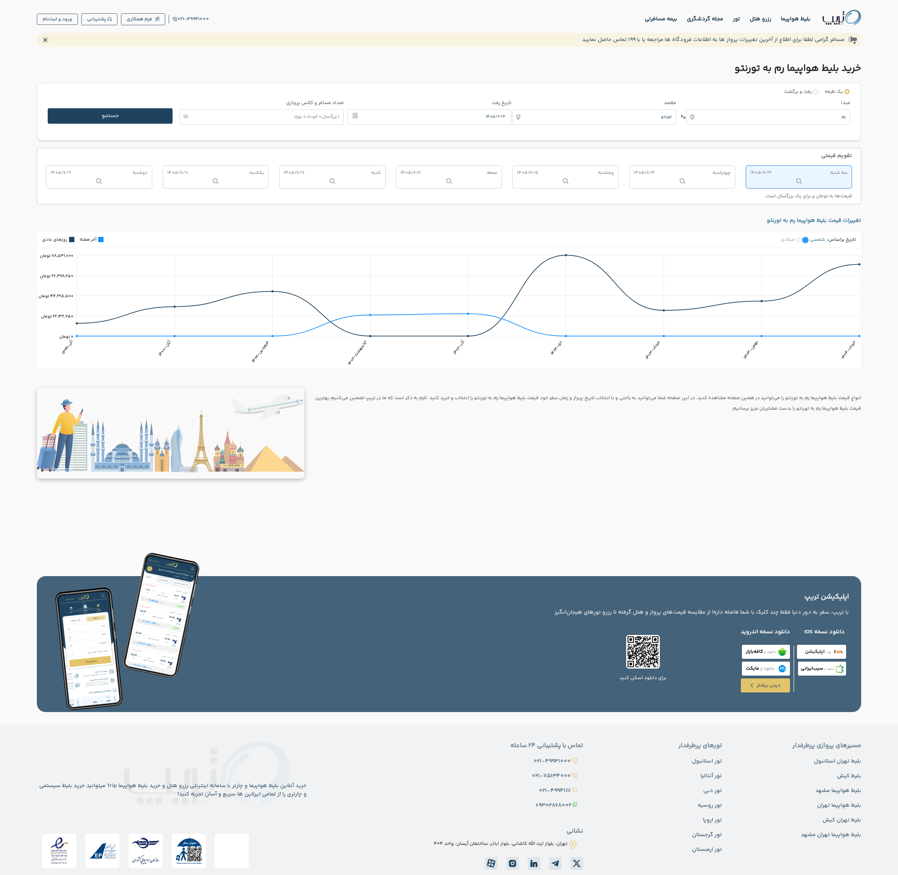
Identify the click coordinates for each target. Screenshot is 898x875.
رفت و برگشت (798, 91)
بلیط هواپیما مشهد (838, 790)
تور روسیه (710, 805)
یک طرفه (834, 91)
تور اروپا (712, 820)
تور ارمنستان (707, 849)
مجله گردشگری (705, 19)
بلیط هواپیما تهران (839, 805)
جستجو (110, 115)
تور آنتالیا (711, 776)
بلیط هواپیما (796, 19)
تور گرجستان (707, 834)
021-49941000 (193, 19)
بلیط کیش (849, 776)
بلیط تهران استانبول (837, 761)
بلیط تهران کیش (842, 820)
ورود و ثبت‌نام (57, 19)
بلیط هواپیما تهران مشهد (831, 834)
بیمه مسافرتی (661, 19)
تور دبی (712, 790)
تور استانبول (707, 761)
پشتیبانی (96, 19)
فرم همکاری (139, 19)
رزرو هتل (760, 19)
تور (736, 19)
